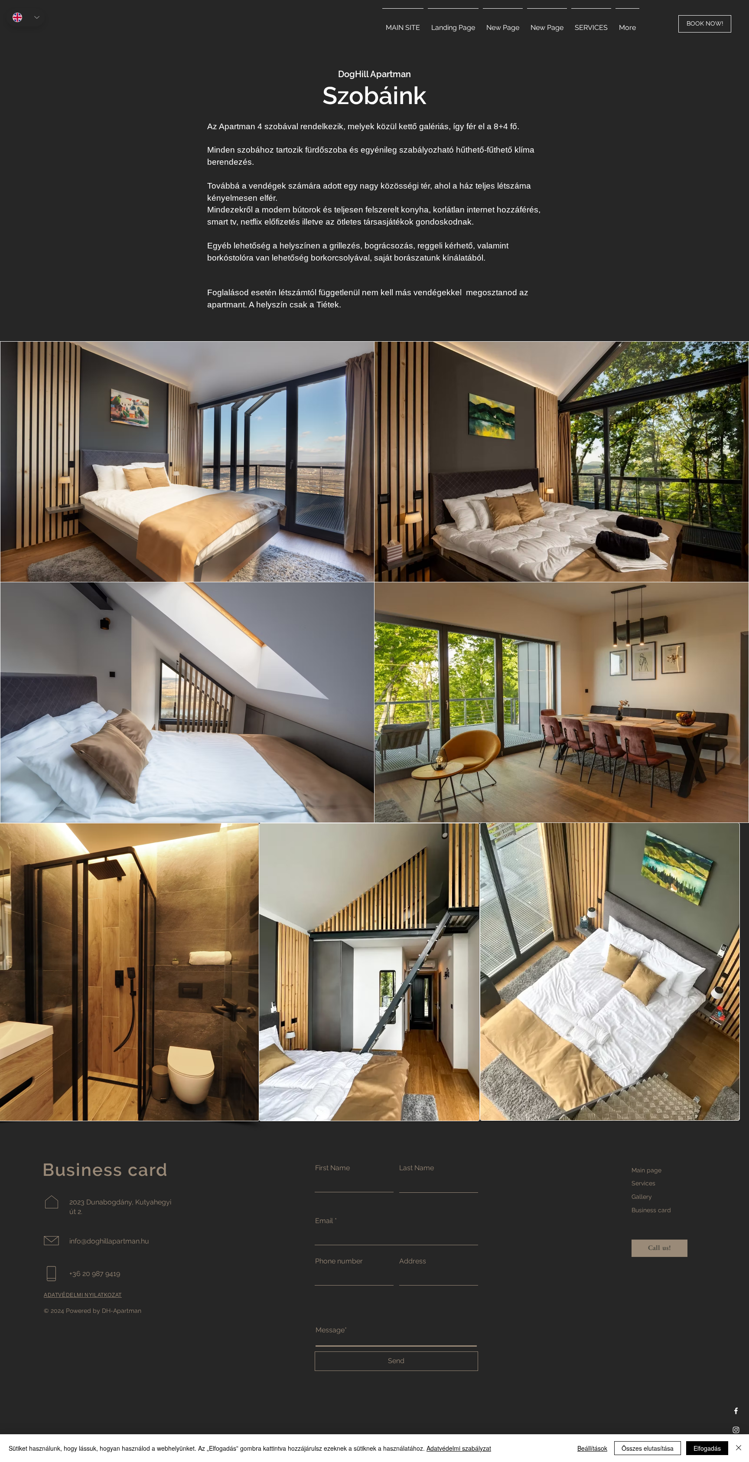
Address (412, 1261)
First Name (332, 1168)
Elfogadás (707, 1448)
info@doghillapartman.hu (109, 1241)
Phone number (339, 1261)
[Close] (738, 1448)
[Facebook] (736, 1411)
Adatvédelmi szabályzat (459, 1448)
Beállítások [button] (592, 1448)
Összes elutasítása (648, 1448)
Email (324, 1220)
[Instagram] (736, 1430)
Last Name (416, 1168)
